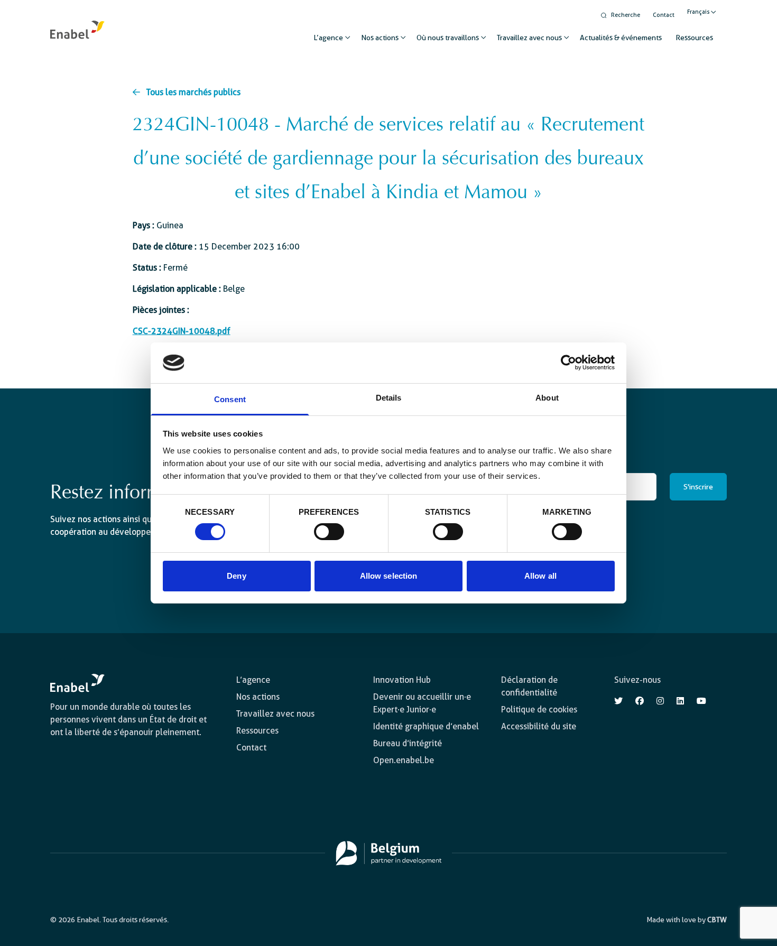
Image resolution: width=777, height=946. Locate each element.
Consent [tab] (230, 399)
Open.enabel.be (403, 760)
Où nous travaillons (448, 37)
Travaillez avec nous (529, 37)
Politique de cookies (539, 709)
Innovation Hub (402, 680)
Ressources (694, 37)
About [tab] (547, 397)
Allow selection (389, 575)
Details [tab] (389, 397)
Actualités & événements (621, 37)
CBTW (717, 919)
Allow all (540, 575)
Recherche (625, 15)
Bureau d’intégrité (407, 743)
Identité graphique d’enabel (426, 726)
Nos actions (380, 37)
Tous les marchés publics (193, 92)
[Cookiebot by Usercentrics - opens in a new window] (568, 362)
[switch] (329, 531)
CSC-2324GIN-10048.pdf (181, 331)
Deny (236, 575)
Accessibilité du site (538, 726)
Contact (663, 15)
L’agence (328, 37)
